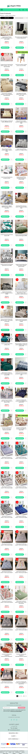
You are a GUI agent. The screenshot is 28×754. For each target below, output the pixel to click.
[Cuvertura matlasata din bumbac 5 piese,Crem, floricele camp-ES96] (7, 420)
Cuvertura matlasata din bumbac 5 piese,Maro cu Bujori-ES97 (21, 428)
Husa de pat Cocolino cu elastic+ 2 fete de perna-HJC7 (7, 517)
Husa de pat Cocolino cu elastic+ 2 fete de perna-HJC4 (21, 458)
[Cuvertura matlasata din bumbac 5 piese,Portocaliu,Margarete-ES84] (7, 648)
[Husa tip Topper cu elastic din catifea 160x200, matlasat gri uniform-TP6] (21, 338)
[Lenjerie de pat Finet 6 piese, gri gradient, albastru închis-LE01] (21, 365)
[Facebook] (11, 720)
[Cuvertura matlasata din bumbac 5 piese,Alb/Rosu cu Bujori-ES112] (21, 674)
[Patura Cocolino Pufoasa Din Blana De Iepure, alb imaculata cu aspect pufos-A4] (21, 284)
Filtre (7, 18)
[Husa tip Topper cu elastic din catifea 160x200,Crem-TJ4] (7, 113)
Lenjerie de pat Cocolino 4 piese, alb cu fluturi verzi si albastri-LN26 (6, 400)
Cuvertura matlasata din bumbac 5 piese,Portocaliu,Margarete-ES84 (6, 655)
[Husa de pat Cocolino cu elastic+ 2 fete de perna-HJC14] (7, 593)
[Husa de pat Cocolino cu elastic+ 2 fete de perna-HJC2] (7, 449)
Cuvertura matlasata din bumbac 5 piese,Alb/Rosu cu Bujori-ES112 (21, 682)
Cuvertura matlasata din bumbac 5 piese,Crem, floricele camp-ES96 (7, 428)
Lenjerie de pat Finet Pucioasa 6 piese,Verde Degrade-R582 (21, 235)
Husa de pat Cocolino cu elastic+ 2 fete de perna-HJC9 (7, 544)
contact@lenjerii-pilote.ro (15, 730)
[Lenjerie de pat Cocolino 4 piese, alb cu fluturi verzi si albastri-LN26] (7, 393)
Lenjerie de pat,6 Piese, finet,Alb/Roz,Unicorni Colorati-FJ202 (21, 178)
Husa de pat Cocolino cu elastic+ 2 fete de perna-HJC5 (7, 487)
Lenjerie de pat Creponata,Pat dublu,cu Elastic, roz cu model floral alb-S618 (7, 65)
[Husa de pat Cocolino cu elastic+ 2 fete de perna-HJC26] (7, 674)
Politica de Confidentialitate (16, 711)
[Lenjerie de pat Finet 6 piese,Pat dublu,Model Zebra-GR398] (7, 284)
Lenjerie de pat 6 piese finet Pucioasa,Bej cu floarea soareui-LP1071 (21, 265)
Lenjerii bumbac (17, 751)
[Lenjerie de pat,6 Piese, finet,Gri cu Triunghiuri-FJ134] (21, 141)
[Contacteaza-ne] (19, 9)
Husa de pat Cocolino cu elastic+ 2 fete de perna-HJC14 (7, 602)
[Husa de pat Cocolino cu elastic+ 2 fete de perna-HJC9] (7, 536)
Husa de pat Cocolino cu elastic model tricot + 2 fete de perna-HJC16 (21, 602)
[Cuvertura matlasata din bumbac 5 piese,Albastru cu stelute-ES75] (21, 393)
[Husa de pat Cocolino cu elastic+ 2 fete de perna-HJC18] (7, 621)
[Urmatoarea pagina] (26, 696)
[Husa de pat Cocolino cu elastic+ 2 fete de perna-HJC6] (21, 478)
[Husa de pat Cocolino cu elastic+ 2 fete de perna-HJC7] (7, 508)
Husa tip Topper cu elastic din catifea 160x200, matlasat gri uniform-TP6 (21, 344)
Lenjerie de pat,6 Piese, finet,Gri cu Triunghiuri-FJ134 (21, 149)
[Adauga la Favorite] (11, 48)
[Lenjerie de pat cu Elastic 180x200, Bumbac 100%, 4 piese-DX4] (7, 198)
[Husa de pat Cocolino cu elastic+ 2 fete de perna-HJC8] (21, 508)
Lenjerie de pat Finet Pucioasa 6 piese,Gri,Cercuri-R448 (7, 265)
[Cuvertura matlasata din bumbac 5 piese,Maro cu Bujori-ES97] (21, 420)
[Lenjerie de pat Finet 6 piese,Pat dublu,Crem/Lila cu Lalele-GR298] (7, 28)
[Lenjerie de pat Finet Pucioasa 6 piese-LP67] (7, 226)
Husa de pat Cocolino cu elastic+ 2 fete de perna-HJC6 (21, 487)
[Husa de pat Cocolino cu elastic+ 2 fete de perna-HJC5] (7, 478)
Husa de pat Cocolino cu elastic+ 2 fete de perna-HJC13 (21, 572)
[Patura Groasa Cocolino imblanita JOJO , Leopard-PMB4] (7, 141)
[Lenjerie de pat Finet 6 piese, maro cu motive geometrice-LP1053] (21, 312)
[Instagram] (16, 720)
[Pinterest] (14, 720)
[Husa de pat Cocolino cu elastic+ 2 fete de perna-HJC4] (21, 449)
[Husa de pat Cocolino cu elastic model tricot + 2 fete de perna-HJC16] (21, 592)
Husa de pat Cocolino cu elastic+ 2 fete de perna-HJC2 (7, 458)
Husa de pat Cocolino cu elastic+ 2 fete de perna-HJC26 (7, 682)
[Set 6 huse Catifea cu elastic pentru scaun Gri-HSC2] (21, 57)
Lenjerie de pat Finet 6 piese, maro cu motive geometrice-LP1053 (21, 320)
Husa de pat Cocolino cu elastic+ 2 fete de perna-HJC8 (21, 517)
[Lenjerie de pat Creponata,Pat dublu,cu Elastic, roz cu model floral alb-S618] (7, 57)
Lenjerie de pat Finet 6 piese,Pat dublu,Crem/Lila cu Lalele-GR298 (7, 37)
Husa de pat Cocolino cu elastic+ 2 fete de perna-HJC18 (7, 629)
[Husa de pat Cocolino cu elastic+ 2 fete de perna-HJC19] (21, 621)
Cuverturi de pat (11, 751)
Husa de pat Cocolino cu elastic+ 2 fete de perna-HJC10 (21, 544)
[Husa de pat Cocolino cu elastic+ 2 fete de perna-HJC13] (21, 564)
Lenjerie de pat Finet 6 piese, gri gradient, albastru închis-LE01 (21, 373)
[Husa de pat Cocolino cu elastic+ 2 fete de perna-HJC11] (7, 564)
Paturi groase (23, 751)
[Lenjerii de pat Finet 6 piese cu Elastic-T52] (7, 337)
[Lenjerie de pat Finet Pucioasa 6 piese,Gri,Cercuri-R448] (7, 256)
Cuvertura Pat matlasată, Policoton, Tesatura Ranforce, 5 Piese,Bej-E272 (7, 94)
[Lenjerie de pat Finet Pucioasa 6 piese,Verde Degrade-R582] (21, 226)
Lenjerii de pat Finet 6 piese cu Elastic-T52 (6, 344)
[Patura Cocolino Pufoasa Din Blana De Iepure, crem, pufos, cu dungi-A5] (7, 312)
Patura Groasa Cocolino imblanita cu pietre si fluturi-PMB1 (21, 121)
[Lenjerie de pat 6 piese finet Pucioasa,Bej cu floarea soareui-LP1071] (21, 256)
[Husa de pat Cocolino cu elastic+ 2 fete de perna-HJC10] (21, 536)
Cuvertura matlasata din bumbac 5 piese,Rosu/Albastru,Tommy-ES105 (21, 655)
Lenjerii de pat (1, 751)
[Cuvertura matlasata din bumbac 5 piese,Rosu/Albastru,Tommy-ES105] (21, 648)
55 (23, 696)
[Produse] (2, 10)
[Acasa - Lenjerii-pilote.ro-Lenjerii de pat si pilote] (14, 6)
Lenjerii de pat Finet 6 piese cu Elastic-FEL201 (6, 178)
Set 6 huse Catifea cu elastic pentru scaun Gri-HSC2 (21, 65)
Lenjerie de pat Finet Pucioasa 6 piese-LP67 (7, 235)
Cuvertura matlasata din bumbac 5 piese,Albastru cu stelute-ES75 (21, 400)
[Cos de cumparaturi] (23, 9)
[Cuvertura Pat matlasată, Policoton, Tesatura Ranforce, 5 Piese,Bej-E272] (7, 85)
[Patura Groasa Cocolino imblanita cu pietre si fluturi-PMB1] (21, 113)
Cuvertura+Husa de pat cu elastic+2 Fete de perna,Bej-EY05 (21, 206)
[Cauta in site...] (26, 9)
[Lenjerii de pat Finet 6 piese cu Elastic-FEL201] (7, 169)
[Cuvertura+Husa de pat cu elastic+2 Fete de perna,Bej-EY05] (21, 198)
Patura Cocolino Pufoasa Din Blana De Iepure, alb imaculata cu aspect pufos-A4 (21, 292)
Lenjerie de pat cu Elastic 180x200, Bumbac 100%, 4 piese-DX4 (7, 206)
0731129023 (14, 728)
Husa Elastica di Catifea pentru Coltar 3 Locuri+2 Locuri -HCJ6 (21, 94)
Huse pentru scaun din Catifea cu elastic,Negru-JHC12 (21, 37)
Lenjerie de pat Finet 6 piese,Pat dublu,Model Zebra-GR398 (7, 292)
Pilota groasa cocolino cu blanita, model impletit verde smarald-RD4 (7, 373)
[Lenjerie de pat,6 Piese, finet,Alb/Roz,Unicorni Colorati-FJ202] (21, 169)
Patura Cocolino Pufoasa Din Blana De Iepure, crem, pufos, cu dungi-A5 (7, 320)
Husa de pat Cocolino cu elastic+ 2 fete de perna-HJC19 (21, 629)
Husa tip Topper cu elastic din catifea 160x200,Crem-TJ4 (7, 121)
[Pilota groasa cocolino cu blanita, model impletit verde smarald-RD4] (7, 364)
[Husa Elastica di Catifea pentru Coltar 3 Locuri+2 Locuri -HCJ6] (21, 85)
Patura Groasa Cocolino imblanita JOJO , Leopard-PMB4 (7, 149)
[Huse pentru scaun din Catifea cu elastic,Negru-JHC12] (21, 28)
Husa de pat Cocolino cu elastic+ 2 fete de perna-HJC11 (7, 572)
